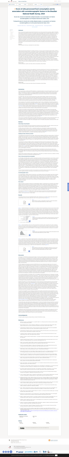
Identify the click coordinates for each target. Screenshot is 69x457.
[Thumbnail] (24, 219)
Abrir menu (9, 1)
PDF (41, 4)
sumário (20, 4)
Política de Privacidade (50, 455)
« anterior (25, 4)
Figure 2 (20, 224)
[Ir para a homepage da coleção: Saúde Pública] (11, 1)
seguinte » (35, 4)
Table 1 (48, 197)
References (11, 37)
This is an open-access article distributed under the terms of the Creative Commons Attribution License (37, 427)
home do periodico (12, 4)
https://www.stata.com (26, 191)
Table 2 (20, 238)
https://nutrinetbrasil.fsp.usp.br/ (23, 299)
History (11, 39)
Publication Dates (12, 38)
